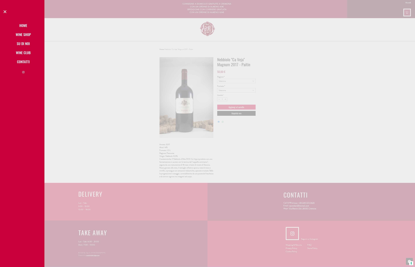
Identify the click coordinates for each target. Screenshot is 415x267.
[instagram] (23, 72)
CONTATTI (23, 61)
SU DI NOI (23, 43)
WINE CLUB (23, 52)
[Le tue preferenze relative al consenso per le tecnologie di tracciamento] (411, 263)
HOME (23, 25)
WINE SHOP (23, 34)
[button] (4, 11)
